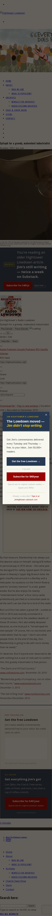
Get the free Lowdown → (26, 461)
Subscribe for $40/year (26, 476)
